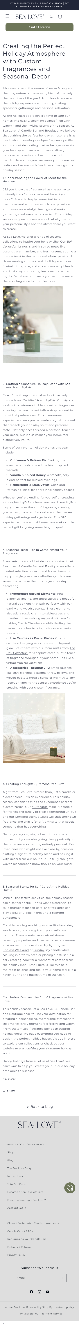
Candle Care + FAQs (20, 1231)
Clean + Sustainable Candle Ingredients (33, 1223)
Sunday (38, 950)
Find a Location (39, 27)
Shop (10, 1152)
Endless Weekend (16, 950)
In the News (15, 1176)
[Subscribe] (62, 1278)
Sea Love (20, 1307)
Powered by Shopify (39, 1307)
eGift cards (40, 807)
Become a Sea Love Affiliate (25, 1191)
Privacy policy (29, 1313)
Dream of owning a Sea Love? (26, 1200)
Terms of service (52, 1313)
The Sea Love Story (19, 1168)
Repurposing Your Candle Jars (26, 1238)
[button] (7, 16)
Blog (10, 1160)
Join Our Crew (16, 1184)
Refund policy (65, 1307)
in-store (69, 1038)
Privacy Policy (16, 1254)
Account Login (16, 1207)
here (52, 522)
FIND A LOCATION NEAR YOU (26, 1144)
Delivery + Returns (19, 1247)
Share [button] (11, 1090)
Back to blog (42, 1107)
